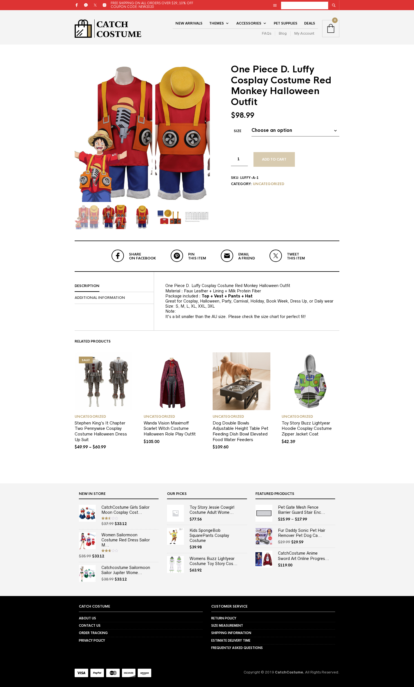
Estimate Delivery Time (230, 640)
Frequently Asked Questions (237, 648)
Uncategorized (268, 184)
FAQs (266, 33)
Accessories (248, 23)
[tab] (114, 286)
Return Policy (223, 618)
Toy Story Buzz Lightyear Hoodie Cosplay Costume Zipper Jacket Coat (307, 428)
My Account (304, 33)
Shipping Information (231, 633)
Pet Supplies (285, 23)
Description (87, 286)
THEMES (216, 23)
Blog (283, 33)
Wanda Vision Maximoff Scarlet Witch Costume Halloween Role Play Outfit (170, 428)
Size (237, 131)
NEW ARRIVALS (188, 23)
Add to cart (274, 159)
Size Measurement (227, 626)
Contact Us (90, 626)
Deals (309, 23)
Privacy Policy (92, 640)
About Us (87, 618)
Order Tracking (93, 633)
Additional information (100, 297)
